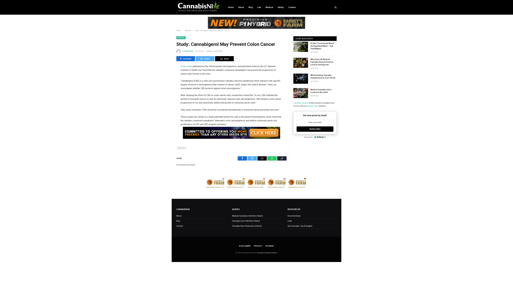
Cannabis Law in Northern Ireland (246, 221)
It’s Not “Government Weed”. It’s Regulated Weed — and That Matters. (322, 46)
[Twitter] (167, 80)
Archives (181, 37)
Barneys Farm (312, 106)
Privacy (258, 246)
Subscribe (315, 129)
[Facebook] (167, 73)
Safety (281, 7)
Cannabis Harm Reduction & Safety (247, 226)
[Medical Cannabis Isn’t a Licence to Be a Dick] (300, 93)
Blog (250, 7)
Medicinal (182, 148)
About (241, 7)
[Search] (335, 7)
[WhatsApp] (167, 94)
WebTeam (188, 51)
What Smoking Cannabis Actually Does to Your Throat (322, 76)
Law (259, 7)
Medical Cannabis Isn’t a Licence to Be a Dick (320, 91)
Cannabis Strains (300, 103)
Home (231, 7)
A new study (186, 66)
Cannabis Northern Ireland (267, 253)
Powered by (308, 137)
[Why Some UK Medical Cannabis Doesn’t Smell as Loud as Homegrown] (300, 63)
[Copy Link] (167, 100)
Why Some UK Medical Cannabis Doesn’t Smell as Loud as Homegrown (321, 62)
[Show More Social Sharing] (237, 58)
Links (290, 221)
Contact (292, 7)
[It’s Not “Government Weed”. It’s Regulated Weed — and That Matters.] (300, 47)
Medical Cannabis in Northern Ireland (247, 216)
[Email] (167, 87)
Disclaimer (244, 246)
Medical (269, 7)
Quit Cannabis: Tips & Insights (300, 226)
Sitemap (270, 246)
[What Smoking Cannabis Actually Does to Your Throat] (300, 79)
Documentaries (294, 216)
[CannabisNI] (198, 7)
